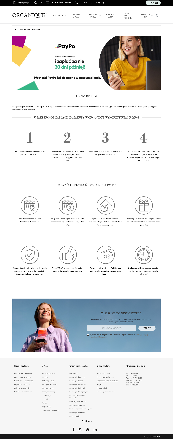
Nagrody (45, 399)
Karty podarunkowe (49, 384)
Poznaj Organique (48, 373)
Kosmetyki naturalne (77, 412)
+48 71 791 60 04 (136, 378)
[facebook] (73, 430)
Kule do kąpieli (74, 416)
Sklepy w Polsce (48, 388)
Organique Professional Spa (107, 381)
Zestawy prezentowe (77, 405)
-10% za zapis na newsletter (61, 3)
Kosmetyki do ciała (76, 381)
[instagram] (80, 430)
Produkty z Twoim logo (105, 377)
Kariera (44, 403)
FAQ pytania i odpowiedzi (23, 373)
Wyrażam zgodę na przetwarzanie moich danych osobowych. (119, 336)
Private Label (102, 388)
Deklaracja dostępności (50, 410)
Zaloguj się (100, 3)
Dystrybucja (46, 395)
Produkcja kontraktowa (106, 392)
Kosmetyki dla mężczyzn (78, 392)
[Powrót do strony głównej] (16, 29)
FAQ (40, 3)
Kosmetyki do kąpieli (77, 388)
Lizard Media (156, 437)
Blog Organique (24, 3)
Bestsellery (73, 373)
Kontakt (84, 3)
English (99, 384)
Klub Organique (48, 381)
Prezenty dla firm (103, 373)
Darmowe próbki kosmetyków (80, 409)
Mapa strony (46, 406)
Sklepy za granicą (48, 392)
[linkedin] (95, 430)
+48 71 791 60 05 (136, 380)
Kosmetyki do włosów (77, 384)
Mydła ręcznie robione (77, 401)
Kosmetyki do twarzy (77, 377)
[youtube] (87, 430)
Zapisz (147, 328)
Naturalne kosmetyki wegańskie (77, 396)
